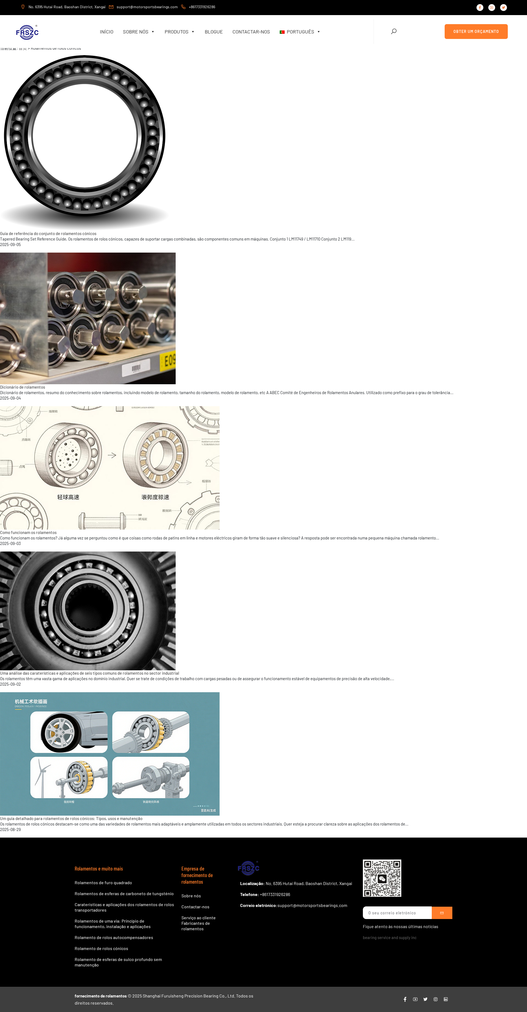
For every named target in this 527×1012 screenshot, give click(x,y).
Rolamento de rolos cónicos (101, 948)
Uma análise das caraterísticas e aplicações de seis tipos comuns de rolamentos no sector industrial (89, 673)
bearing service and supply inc (390, 937)
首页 (23, 48)
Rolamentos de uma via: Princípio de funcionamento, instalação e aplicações (113, 923)
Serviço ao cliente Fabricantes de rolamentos (198, 923)
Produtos (177, 32)
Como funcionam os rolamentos (28, 532)
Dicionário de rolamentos (22, 387)
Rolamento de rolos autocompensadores (114, 937)
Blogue (214, 32)
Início (106, 32)
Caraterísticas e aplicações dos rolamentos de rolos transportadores (124, 907)
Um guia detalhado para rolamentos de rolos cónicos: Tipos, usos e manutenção (71, 818)
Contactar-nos (251, 32)
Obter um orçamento (476, 31)
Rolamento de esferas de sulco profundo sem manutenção (118, 962)
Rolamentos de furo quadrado (103, 882)
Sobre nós (135, 32)
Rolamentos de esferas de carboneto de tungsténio (124, 893)
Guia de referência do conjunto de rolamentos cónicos (48, 233)
